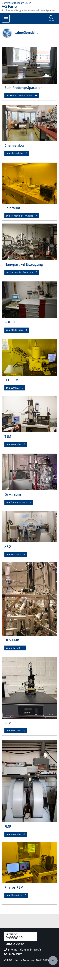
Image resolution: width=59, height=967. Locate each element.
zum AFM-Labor (13, 730)
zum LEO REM (13, 387)
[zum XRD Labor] (29, 526)
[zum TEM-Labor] (29, 413)
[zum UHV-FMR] (29, 598)
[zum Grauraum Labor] (29, 471)
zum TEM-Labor (13, 444)
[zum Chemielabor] (29, 122)
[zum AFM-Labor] (29, 687)
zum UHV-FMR (13, 648)
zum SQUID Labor (14, 330)
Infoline (12, 949)
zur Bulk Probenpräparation (19, 95)
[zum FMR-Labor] (29, 781)
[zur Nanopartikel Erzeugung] (29, 241)
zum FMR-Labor (13, 834)
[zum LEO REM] (29, 357)
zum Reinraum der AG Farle (19, 215)
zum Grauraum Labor (16, 502)
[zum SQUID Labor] (29, 299)
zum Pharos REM (14, 895)
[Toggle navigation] (6, 19)
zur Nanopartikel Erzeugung (19, 272)
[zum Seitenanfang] (53, 960)
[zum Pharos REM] (29, 862)
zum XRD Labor (13, 554)
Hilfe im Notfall (33, 949)
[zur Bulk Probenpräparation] (29, 65)
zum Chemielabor (14, 153)
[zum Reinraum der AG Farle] (29, 183)
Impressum (15, 954)
